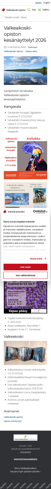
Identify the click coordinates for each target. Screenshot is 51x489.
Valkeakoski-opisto (13, 51)
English (46, 2)
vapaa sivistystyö (12, 421)
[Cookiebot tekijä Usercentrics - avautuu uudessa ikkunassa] (36, 212)
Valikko (45, 10)
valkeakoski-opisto (13, 416)
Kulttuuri (32, 47)
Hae (33, 10)
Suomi (38, 2)
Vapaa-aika (31, 51)
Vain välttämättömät (25, 275)
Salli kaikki (25, 267)
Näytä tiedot (36, 258)
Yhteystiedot (25, 452)
